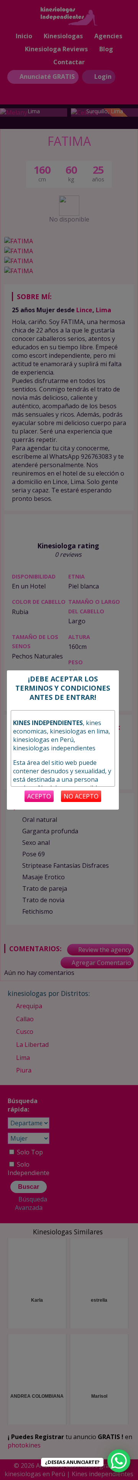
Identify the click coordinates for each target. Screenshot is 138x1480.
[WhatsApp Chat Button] (118, 1460)
